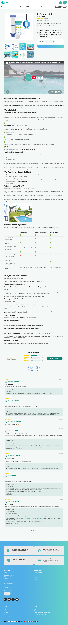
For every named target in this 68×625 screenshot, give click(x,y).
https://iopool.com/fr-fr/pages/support (33, 518)
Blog (5, 609)
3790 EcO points (45, 23)
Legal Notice (37, 609)
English (64, 6)
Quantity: (41, 41)
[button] (40, 18)
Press (5, 610)
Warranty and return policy (40, 614)
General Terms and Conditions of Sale (42, 612)
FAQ (35, 574)
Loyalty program (38, 572)
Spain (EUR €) (58, 6)
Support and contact (39, 576)
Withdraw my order (8, 616)
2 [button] (33, 530)
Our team (6, 612)
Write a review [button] (54, 358)
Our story (6, 614)
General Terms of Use (39, 610)
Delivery (36, 579)
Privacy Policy (37, 616)
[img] (7, 379)
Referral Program (38, 577)
